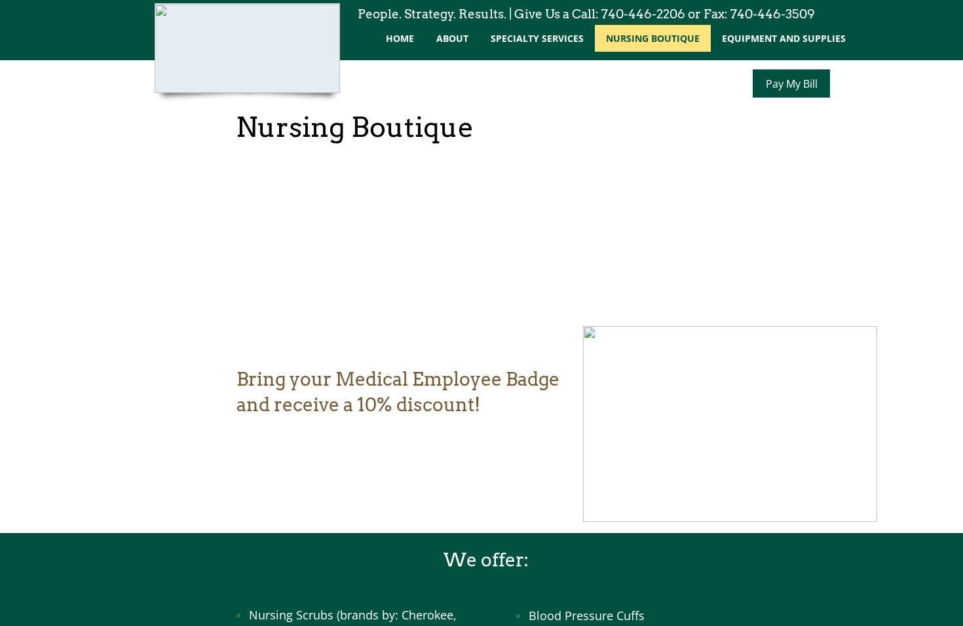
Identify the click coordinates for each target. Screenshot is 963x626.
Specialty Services (537, 38)
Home (400, 38)
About (452, 38)
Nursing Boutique (653, 38)
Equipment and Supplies (784, 38)
